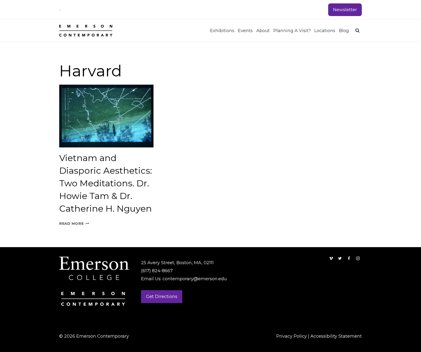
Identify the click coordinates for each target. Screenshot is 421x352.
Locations (324, 30)
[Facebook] (349, 258)
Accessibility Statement (336, 336)
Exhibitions (222, 30)
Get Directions (161, 296)
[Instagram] (358, 258)
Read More (74, 223)
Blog (344, 30)
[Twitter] (340, 258)
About (263, 30)
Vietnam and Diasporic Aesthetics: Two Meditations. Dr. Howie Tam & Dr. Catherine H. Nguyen (105, 183)
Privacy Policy (291, 336)
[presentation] (106, 116)
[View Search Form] (357, 30)
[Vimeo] (331, 258)
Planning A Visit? (292, 30)
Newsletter (345, 9)
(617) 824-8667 (157, 270)
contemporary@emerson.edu (195, 278)
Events (245, 30)
